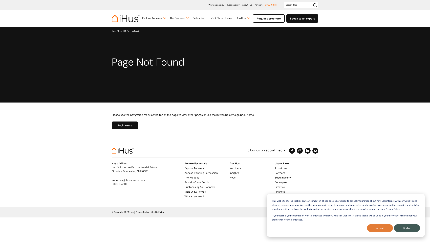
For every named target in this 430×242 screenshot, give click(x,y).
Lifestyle (280, 187)
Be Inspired (199, 18)
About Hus (247, 5)
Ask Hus (235, 164)
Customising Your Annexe (199, 187)
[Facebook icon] (292, 151)
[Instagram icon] (300, 151)
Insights (234, 173)
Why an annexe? (216, 5)
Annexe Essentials (195, 164)
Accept (380, 228)
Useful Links (282, 164)
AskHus (241, 18)
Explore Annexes (152, 18)
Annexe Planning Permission (201, 173)
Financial (280, 192)
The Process (177, 18)
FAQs (233, 178)
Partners (259, 5)
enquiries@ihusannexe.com (128, 180)
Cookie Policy (157, 212)
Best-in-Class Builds (196, 182)
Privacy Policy (142, 212)
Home (114, 31)
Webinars (235, 168)
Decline (407, 228)
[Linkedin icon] (308, 151)
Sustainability (233, 5)
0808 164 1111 (271, 5)
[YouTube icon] (315, 151)
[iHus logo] (126, 18)
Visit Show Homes (221, 18)
